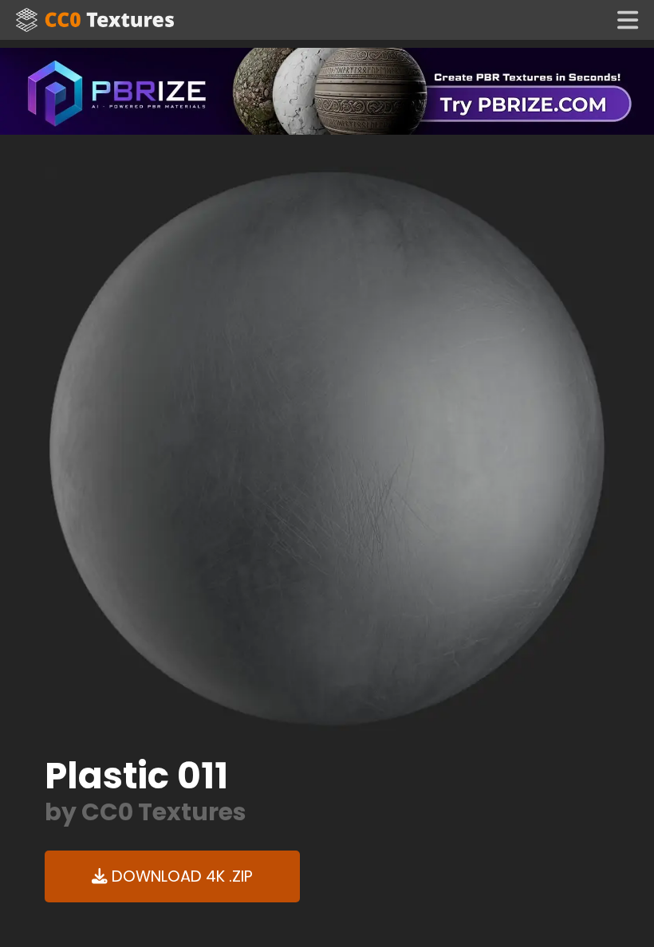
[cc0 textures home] (95, 20)
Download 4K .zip (180, 876)
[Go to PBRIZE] (327, 90)
